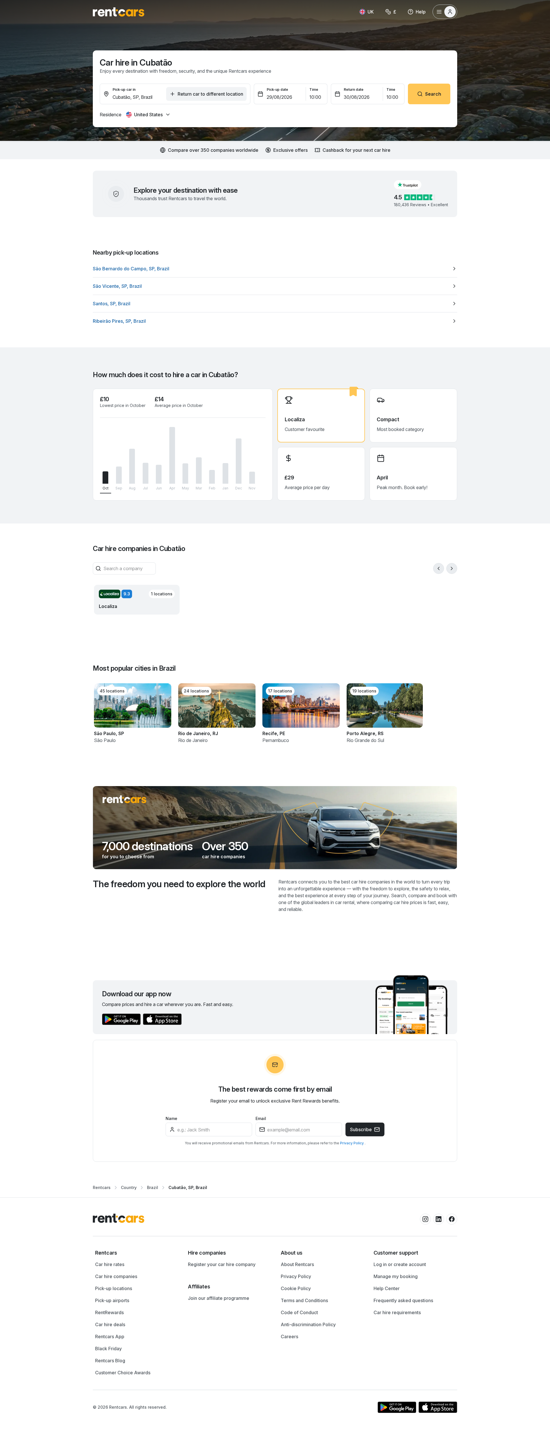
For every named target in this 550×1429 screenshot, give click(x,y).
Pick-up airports (112, 1300)
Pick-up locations (113, 1288)
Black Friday (108, 1348)
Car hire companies (116, 1276)
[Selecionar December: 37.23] (238, 461)
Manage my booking (396, 1276)
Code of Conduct (299, 1312)
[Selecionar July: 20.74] (145, 473)
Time (313, 89)
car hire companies (223, 856)
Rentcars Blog (110, 1360)
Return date (354, 89)
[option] (275, 268)
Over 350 (225, 846)
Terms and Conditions (304, 1300)
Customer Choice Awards (122, 1372)
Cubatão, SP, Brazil (187, 1187)
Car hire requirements (397, 1312)
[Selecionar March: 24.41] (199, 470)
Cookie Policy (296, 1288)
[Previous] (438, 568)
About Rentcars (297, 1264)
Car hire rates (109, 1264)
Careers (289, 1336)
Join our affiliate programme (218, 1298)
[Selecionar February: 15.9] (212, 477)
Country (129, 1187)
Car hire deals (110, 1324)
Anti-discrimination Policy (308, 1324)
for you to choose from (128, 856)
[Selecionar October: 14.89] (105, 477)
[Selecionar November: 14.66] (252, 478)
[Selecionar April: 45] (172, 455)
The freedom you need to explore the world (179, 883)
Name (171, 1118)
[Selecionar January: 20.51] (225, 473)
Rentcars (102, 1187)
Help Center (387, 1288)
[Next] (451, 568)
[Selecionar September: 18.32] (119, 475)
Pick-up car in (124, 89)
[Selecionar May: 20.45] (185, 473)
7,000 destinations (147, 846)
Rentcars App (109, 1336)
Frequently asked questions (403, 1300)
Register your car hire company (222, 1264)
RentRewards (109, 1312)
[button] (412, 184)
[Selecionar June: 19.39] (159, 474)
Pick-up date (277, 89)
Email (261, 1118)
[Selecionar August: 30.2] (132, 466)
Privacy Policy (352, 1143)
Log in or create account (400, 1264)
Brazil (152, 1187)
